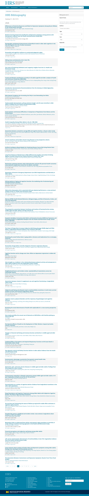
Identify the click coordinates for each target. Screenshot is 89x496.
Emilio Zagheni (17, 71)
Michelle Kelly (24, 387)
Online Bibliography (32, 483)
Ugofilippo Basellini (9, 71)
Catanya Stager (22, 432)
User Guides (30, 486)
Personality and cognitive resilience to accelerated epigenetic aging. (24, 52)
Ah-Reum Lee (30, 166)
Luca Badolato (8, 70)
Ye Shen (49, 132)
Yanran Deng (8, 81)
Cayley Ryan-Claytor (9, 46)
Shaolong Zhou (20, 369)
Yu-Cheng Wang (8, 450)
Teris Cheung (49, 450)
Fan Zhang (7, 353)
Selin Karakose (31, 54)
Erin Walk (36, 70)
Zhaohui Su (43, 450)
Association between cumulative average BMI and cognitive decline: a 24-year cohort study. (30, 131)
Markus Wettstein (47, 114)
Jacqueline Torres (48, 166)
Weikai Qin (31, 264)
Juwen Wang (8, 61)
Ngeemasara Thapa (16, 81)
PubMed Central (13, 49)
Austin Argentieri (22, 203)
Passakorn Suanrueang (43, 230)
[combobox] (65, 28)
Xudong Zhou (34, 141)
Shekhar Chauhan (9, 28)
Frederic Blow (38, 157)
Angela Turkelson (9, 157)
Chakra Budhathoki (41, 396)
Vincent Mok (18, 284)
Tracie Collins (36, 222)
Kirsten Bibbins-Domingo (23, 275)
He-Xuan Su (27, 80)
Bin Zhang (13, 264)
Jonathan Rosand (30, 203)
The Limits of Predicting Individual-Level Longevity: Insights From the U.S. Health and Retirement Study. (28, 68)
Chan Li (12, 37)
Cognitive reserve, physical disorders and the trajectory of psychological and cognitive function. (28, 299)
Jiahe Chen (27, 369)
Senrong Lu (20, 344)
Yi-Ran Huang (16, 450)
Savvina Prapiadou (35, 201)
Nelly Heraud (40, 247)
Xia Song (7, 133)
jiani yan (7, 309)
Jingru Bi (11, 292)
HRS (7, 487)
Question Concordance (32, 484)
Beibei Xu (23, 81)
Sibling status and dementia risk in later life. (17, 60)
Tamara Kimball (27, 201)
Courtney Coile (24, 123)
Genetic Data (30, 482)
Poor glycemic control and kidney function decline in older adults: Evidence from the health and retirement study (30, 351)
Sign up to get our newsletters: (73, 478)
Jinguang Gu (8, 264)
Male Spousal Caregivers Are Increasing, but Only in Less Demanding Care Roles (27, 95)
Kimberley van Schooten (17, 192)
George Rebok (33, 396)
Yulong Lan (31, 344)
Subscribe (68, 484)
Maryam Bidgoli (8, 432)
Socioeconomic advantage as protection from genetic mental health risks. (25, 359)
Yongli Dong (37, 264)
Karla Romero (15, 166)
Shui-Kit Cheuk (8, 80)
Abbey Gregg (16, 432)
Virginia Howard (13, 275)
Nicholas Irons (23, 70)
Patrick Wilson (16, 105)
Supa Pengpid (8, 230)
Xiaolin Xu (24, 378)
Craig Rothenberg (42, 175)
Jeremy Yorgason (17, 114)
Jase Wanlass (40, 114)
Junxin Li (7, 397)
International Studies (32, 487)
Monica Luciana (28, 239)
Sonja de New (25, 360)
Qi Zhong (20, 301)
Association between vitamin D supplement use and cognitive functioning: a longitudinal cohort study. (29, 281)
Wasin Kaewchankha (32, 230)
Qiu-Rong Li (15, 301)
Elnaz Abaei (7, 256)
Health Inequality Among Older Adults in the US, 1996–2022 (21, 122)
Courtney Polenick (23, 157)
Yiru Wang (7, 37)
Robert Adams (35, 192)
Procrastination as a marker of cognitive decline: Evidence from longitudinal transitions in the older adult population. (31, 385)
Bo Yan (6, 141)
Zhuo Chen (18, 132)
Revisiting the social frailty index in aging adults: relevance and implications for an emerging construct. (30, 237)
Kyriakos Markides (13, 116)
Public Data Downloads (32, 478)
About (7, 7)
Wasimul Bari (17, 148)
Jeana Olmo (33, 114)
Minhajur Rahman (38, 148)
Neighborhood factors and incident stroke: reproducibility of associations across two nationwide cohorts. (28, 271)
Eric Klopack (8, 425)
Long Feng (19, 292)
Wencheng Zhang (19, 61)
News (49, 478)
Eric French (7, 326)
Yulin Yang (35, 166)
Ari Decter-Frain (15, 70)
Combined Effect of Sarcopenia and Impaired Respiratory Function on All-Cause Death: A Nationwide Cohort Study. (29, 342)
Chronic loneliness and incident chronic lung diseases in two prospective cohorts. (27, 140)
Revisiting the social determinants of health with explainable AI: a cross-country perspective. (30, 307)
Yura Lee (7, 184)
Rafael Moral (17, 387)
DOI (5, 31)
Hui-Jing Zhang (52, 80)
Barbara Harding (21, 222)
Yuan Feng (33, 450)
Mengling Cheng (8, 441)
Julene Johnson (23, 273)
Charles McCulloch (31, 406)
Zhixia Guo (29, 292)
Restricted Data (31, 480)
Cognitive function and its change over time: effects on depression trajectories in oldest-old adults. (30, 254)
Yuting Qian (7, 175)
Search (62, 49)
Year (61, 37)
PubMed (8, 31)
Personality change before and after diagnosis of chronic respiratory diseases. (26, 246)
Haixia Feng (17, 416)
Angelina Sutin (16, 54)
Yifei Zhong (12, 353)
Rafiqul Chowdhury (9, 148)
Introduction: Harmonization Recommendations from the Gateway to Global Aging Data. (29, 88)
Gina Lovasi (34, 273)
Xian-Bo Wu (47, 301)
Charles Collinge (8, 239)
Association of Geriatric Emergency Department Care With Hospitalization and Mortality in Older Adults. (30, 173)
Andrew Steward (19, 184)
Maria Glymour (32, 275)
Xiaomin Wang (23, 141)
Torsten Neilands (15, 273)
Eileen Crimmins (15, 425)
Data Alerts (50, 482)
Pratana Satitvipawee (22, 230)
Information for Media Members (54, 481)
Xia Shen (16, 37)
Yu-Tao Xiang (21, 451)
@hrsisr (8, 485)
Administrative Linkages (32, 481)
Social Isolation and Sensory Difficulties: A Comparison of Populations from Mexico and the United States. (30, 112)
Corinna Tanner (8, 114)
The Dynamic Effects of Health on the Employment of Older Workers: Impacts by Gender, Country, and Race (29, 324)
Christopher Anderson (46, 203)
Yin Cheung (23, 284)
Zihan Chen (19, 335)
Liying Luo (17, 46)
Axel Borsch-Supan (16, 123)
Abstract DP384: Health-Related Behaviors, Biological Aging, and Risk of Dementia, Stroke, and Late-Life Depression (31, 199)
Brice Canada (47, 247)
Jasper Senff (20, 201)
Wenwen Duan (36, 292)
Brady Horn (14, 222)
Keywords (62, 42)
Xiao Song (54, 132)
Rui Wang (25, 292)
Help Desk (50, 477)
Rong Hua (7, 284)
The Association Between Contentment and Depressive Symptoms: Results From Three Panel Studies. (30, 458)
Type (61, 31)
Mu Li (16, 344)
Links (49, 483)
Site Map (49, 480)
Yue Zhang (19, 378)
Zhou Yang (43, 80)
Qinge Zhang (22, 450)
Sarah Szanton (26, 396)
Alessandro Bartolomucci (18, 239)
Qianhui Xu (7, 132)
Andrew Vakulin (49, 192)
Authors (62, 25)
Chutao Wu (7, 344)
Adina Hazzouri (43, 222)
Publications (8, 11)
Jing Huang (7, 396)
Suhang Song (12, 133)
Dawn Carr (16, 28)
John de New (19, 360)
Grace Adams (37, 132)
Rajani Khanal (8, 192)
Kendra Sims (8, 273)
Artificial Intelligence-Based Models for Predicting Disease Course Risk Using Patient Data (29, 147)
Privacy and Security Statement (54, 486)
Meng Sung (13, 132)
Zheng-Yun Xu (32, 301)
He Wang (7, 369)
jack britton (21, 326)
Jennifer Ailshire (15, 96)
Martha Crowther (30, 432)
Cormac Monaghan (9, 387)
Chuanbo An (8, 378)
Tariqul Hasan (24, 148)
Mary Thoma (8, 406)
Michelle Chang (8, 105)
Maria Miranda (30, 70)
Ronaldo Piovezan (27, 192)
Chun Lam (12, 284)
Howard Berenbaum (23, 460)
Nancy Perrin (13, 396)
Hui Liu (12, 61)
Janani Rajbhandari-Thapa (27, 132)
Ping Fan (38, 450)
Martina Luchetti (24, 54)
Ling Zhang (28, 450)
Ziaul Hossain (31, 148)
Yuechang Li (11, 141)
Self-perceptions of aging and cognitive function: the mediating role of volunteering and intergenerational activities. (29, 182)
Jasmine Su (21, 175)
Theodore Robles (23, 105)
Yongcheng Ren (13, 369)
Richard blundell (14, 326)
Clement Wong (32, 360)
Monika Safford (41, 273)
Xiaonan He (47, 292)
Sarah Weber (26, 335)
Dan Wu (12, 344)
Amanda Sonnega (29, 28)
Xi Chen (48, 175)
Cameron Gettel (14, 175)
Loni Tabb (29, 273)
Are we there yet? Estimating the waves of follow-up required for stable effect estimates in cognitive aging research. (30, 404)
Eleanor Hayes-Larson (41, 406)
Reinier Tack (14, 201)
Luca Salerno (8, 123)
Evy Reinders (8, 201)
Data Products (23, 7)
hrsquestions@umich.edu (12, 484)
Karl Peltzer (14, 230)
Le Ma (47, 80)
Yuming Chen (21, 80)
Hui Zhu (29, 141)
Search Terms (63, 17)
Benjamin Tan (43, 201)
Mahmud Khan (43, 132)
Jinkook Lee (7, 89)
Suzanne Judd (48, 273)
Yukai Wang (26, 344)
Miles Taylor (22, 28)
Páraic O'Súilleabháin (40, 212)
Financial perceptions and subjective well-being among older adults (23, 431)
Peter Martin (14, 256)
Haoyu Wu (17, 141)
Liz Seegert (7, 318)
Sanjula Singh (38, 203)
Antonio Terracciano (40, 54)
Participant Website (32, 477)
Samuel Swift (8, 222)
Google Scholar (12, 31)
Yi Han (6, 416)
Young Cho (12, 184)
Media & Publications (32, 7)
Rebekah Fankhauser (26, 114)
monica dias (27, 326)
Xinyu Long (18, 264)
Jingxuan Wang (14, 406)
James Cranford (31, 157)
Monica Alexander (50, 70)
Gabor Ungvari (9, 451)
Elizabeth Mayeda (23, 406)
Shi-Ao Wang (26, 301)
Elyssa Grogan (27, 175)
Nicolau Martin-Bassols (10, 360)
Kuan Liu (43, 301)
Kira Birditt (16, 157)
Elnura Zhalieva (42, 70)
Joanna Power (30, 387)
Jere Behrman (14, 89)
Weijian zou (33, 326)
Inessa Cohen (34, 175)
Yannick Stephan (9, 54)
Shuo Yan (7, 460)
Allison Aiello (32, 335)
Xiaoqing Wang (25, 264)
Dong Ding (32, 369)
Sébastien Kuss (8, 247)
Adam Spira (19, 396)
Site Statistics (50, 484)
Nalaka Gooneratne (50, 396)
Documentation (14, 7)
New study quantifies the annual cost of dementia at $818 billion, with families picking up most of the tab (30, 315)
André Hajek (51, 230)
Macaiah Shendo (29, 222)
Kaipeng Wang (37, 80)
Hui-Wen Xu (15, 80)
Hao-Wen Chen (8, 301)
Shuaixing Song (38, 369)
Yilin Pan (7, 292)
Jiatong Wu (42, 292)
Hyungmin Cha (8, 96)
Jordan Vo (14, 335)
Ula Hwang (52, 175)
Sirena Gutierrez (22, 166)
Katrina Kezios (8, 335)
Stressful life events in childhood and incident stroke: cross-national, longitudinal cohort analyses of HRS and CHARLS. (29, 414)
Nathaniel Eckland (14, 460)
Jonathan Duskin (14, 203)
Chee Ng (15, 451)
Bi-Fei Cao (38, 301)
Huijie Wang (11, 416)
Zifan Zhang (14, 378)
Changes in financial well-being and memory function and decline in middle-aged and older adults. (30, 333)
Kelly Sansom (42, 192)
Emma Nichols (8, 166)
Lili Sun (15, 292)
